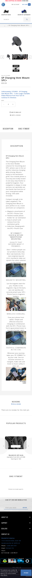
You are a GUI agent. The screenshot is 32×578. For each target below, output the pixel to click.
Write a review (16, 404)
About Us (4, 517)
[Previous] (2, 57)
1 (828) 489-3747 (11, 545)
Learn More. (3, 575)
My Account (15, 4)
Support (4, 523)
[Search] (27, 19)
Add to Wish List (16, 112)
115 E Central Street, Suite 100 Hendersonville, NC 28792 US (11, 540)
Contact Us (10, 548)
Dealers (4, 529)
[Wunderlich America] (3, 4)
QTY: (2, 100)
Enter (25, 507)
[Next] (29, 57)
